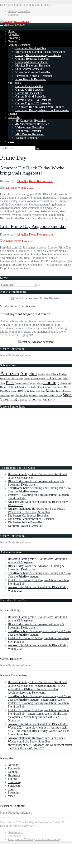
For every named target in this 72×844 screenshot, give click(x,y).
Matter (60, 387)
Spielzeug (55, 395)
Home (11, 31)
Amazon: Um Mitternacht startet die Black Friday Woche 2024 (40, 746)
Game (40, 383)
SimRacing (14, 82)
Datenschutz (15, 832)
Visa (39, 400)
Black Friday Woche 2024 (11, 378)
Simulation (33, 395)
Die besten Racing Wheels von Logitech (39, 106)
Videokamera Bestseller (29, 127)
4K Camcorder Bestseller (30, 120)
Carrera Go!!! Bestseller (29, 89)
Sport (11, 141)
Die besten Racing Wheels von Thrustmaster (42, 110)
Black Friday (59, 374)
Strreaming (22, 400)
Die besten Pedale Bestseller (25, 522)
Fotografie (14, 117)
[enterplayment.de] (14, 21)
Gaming (12, 41)
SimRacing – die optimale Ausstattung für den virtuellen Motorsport (38, 717)
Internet (12, 113)
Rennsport (66, 391)
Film (10, 383)
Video (32, 399)
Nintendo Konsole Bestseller (32, 72)
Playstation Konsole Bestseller (33, 75)
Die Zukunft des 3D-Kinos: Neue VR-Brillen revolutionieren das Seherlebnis (36, 689)
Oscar (13, 391)
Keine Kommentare (41, 181)
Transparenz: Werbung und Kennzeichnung (34, 839)
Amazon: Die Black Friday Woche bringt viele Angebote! (32, 170)
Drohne (50, 378)
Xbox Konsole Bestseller (30, 79)
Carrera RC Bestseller (28, 93)
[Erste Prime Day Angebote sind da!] (17, 241)
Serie (2, 395)
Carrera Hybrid (38, 378)
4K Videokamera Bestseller (32, 124)
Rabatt (50, 390)
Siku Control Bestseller (29, 69)
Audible (41, 374)
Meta (66, 387)
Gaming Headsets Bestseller (32, 58)
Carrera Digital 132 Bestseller (33, 103)
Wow (55, 400)
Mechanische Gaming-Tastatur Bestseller (40, 51)
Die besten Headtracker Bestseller (28, 515)
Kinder (34, 387)
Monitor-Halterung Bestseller (33, 65)
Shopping (9, 395)
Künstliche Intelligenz (47, 387)
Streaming (14, 38)
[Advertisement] (35, 438)
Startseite (5, 600)
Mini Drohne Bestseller (29, 134)
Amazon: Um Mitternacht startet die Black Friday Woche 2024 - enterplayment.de (38, 725)
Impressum (14, 835)
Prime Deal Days (37, 391)
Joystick (22, 387)
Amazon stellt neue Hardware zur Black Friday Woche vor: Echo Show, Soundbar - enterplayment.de (36, 741)
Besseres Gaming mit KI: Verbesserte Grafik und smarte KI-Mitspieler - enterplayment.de (37, 684)
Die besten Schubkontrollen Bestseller (31, 519)
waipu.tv (47, 399)
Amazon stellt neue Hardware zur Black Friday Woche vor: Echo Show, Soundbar (36, 510)
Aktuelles (13, 34)
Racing (58, 391)
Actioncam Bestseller (28, 130)
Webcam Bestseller (26, 137)
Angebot (28, 373)
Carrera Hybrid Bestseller (30, 96)
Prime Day (23, 390)
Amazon (9, 373)
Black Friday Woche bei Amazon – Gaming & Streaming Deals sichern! (36, 482)
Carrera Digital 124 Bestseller (33, 100)
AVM (48, 374)
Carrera (27, 378)
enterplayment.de (14, 24)
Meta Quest (5, 391)
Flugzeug (32, 383)
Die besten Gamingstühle (30, 48)
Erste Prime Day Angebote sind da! (33, 226)
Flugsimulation (21, 383)
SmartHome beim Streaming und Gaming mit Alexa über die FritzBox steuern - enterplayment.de (39, 698)
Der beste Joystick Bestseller (25, 525)
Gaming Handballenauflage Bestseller (38, 55)
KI (28, 386)
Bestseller (13, 14)
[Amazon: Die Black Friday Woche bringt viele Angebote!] (16, 187)
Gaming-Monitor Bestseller (31, 62)
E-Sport (58, 378)
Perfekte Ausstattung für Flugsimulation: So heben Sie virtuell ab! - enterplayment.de (38, 711)
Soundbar (43, 395)
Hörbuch (4, 387)
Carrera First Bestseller (29, 86)
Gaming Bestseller (19, 11)
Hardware (65, 383)
